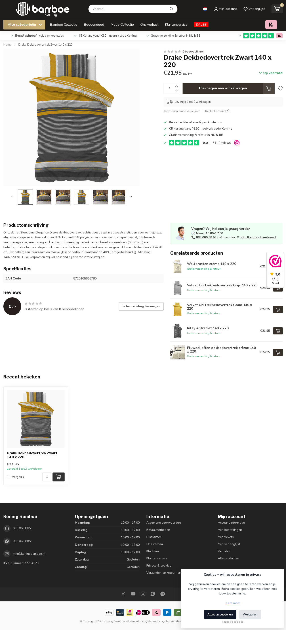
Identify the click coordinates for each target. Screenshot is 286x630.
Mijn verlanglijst (229, 544)
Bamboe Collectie (63, 24)
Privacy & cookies (158, 565)
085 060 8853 (22, 528)
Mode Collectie (122, 24)
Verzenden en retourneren (165, 573)
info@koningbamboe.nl (258, 237)
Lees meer (233, 603)
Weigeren (250, 614)
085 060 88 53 (206, 237)
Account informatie (231, 523)
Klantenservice (176, 24)
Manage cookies (233, 622)
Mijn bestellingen (230, 530)
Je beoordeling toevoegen (141, 306)
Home (7, 45)
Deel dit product (216, 111)
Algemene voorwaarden (163, 523)
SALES (201, 24)
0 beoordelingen (193, 51)
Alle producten (228, 558)
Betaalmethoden (158, 530)
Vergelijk (18, 477)
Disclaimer (153, 537)
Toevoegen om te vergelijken (182, 111)
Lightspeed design (173, 621)
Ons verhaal (149, 24)
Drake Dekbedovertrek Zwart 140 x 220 (45, 45)
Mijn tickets (226, 537)
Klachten (152, 551)
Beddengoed (94, 24)
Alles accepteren (220, 614)
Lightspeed (150, 621)
